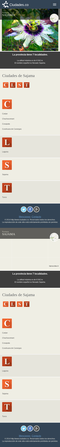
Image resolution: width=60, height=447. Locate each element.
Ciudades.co (19, 5)
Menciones (24, 216)
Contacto (36, 216)
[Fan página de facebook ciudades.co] (30, 209)
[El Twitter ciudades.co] (24, 209)
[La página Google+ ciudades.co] (36, 209)
